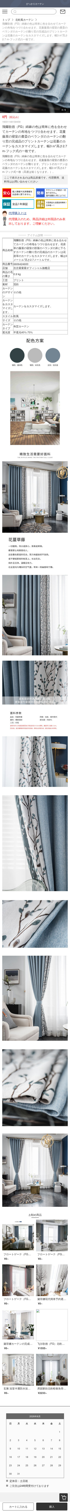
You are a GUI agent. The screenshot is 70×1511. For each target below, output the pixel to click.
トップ (6, 19)
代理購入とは (18, 213)
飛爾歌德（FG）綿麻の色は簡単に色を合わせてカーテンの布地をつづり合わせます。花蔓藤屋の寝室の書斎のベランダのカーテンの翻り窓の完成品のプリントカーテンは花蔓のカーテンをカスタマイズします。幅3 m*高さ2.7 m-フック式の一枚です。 (35, 31)
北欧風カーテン (24, 19)
